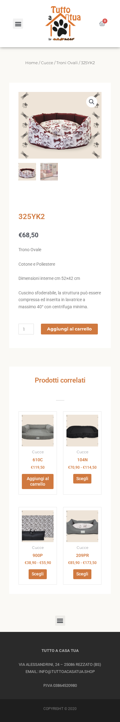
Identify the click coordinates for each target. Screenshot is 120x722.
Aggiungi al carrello (69, 328)
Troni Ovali (67, 62)
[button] (18, 24)
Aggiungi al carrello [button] (38, 481)
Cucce (47, 62)
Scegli (82, 478)
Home (31, 62)
